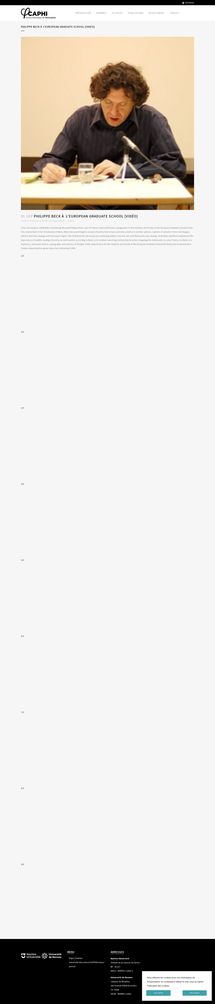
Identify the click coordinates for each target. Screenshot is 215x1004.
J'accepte (158, 993)
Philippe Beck (58, 220)
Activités (44, 220)
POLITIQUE (195, 993)
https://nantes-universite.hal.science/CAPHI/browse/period (87, 962)
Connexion (189, 2)
